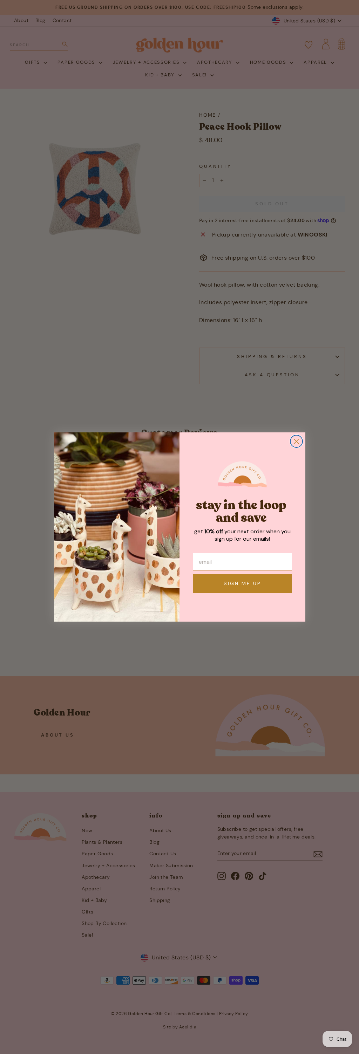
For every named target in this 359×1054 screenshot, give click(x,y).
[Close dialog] (296, 441)
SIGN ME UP (242, 583)
